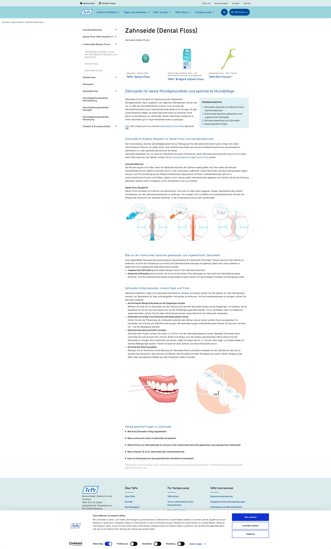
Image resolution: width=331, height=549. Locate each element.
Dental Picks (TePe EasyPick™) (98, 36)
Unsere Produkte (106, 12)
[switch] (133, 544)
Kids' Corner (161, 12)
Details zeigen (195, 544)
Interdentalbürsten (92, 30)
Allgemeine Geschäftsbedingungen (227, 501)
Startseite (6, 22)
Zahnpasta (88, 84)
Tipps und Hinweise (135, 12)
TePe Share (181, 12)
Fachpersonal (203, 12)
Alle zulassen (251, 517)
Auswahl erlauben (250, 526)
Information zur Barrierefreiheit (226, 507)
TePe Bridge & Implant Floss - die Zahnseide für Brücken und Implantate (101, 54)
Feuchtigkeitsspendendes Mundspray (96, 118)
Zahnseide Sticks (94, 70)
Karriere (247, 3)
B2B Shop (239, 12)
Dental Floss (91, 63)
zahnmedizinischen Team (172, 126)
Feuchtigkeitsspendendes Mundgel (96, 108)
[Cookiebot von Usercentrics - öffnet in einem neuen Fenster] (75, 544)
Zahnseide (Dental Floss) (34, 22)
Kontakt (235, 3)
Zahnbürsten (89, 77)
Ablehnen (250, 534)
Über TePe (130, 496)
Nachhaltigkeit (221, 3)
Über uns (206, 3)
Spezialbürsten (90, 91)
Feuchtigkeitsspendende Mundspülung (95, 99)
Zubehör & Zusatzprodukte (96, 126)
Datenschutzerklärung (221, 496)
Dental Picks (202, 157)
